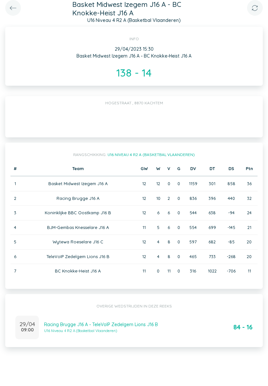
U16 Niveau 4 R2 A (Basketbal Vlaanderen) (151, 154)
